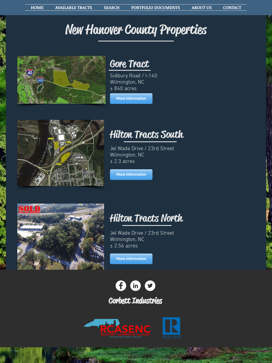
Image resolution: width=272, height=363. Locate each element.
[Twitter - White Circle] (150, 285)
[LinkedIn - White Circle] (135, 285)
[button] (73, 7)
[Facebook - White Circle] (121, 285)
